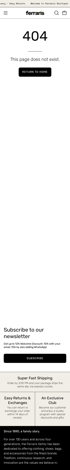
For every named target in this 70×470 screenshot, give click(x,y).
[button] (56, 12)
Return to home (35, 72)
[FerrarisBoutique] (35, 13)
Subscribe (35, 358)
